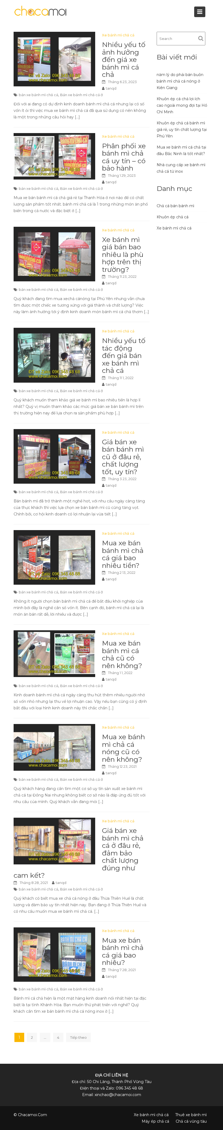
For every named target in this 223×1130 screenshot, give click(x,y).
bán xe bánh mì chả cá (38, 95)
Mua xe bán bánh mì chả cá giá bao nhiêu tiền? (123, 554)
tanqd (111, 88)
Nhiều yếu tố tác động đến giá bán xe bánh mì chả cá (123, 355)
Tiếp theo (78, 1037)
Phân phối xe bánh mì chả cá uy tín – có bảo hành (124, 157)
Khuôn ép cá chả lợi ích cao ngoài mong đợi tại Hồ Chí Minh (182, 105)
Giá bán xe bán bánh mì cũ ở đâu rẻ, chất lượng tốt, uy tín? (123, 457)
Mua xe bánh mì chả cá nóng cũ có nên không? (123, 748)
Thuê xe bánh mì (191, 1114)
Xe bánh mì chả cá (118, 35)
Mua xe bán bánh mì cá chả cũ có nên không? (122, 654)
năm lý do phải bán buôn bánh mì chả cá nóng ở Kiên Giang (180, 81)
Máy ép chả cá (155, 1121)
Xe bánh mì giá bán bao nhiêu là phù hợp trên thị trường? (122, 254)
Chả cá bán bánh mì (175, 205)
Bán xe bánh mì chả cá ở (81, 95)
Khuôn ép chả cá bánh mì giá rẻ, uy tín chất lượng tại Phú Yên (182, 130)
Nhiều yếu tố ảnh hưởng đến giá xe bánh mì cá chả (123, 59)
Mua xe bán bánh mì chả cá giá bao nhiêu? (123, 951)
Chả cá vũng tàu (191, 1121)
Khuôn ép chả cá (172, 217)
